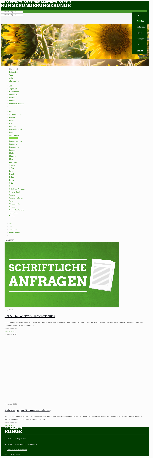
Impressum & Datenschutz (17, 450)
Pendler (12, 174)
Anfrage (12, 117)
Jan (10, 226)
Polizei (11, 177)
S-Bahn (12, 183)
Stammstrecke (14, 204)
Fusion (11, 132)
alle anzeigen (14, 81)
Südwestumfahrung (16, 210)
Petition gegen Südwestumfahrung (28, 410)
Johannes (13, 229)
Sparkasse (13, 195)
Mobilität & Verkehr (16, 104)
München (12, 156)
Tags (11, 75)
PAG (11, 171)
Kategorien (13, 72)
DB (10, 123)
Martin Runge (14, 232)
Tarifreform (13, 213)
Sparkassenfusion (16, 198)
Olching (12, 165)
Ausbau (12, 120)
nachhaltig (13, 162)
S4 (10, 186)
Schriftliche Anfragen (17, 189)
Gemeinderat (14, 92)
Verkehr (12, 216)
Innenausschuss (15, 141)
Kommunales (14, 147)
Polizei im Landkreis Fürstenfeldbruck (30, 316)
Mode (11, 153)
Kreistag (12, 98)
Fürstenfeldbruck (15, 129)
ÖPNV (11, 168)
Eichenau (12, 126)
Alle (10, 86)
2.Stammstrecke (15, 114)
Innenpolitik (13, 95)
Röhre (11, 180)
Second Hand (14, 192)
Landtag (12, 101)
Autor (11, 78)
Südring (12, 207)
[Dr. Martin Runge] (36, 6)
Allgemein (13, 89)
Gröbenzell (13, 138)
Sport (11, 201)
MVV (11, 159)
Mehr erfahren (10, 331)
